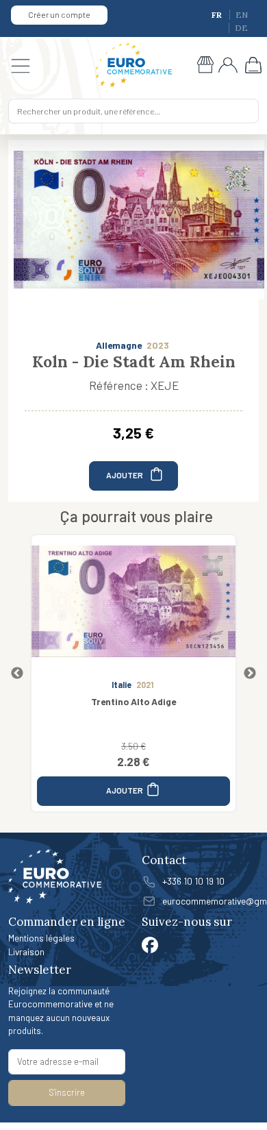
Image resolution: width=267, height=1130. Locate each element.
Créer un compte (59, 14)
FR (218, 15)
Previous (17, 673)
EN (242, 15)
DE (241, 28)
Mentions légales (41, 938)
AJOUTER (125, 474)
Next (250, 673)
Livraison (26, 951)
